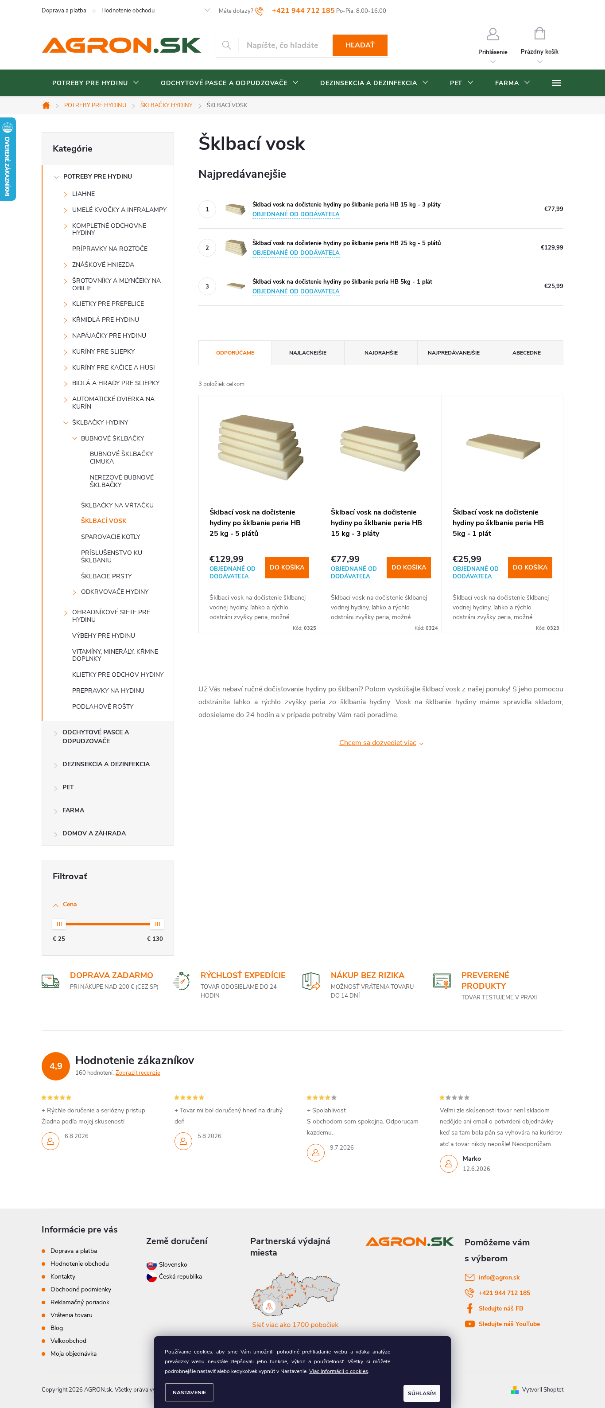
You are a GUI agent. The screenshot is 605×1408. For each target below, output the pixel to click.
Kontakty (62, 1276)
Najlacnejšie (307, 352)
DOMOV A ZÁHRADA (94, 833)
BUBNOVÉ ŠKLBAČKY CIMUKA (121, 458)
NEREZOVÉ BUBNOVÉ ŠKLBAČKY (122, 481)
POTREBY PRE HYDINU (97, 176)
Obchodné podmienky (80, 1289)
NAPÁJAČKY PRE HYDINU (109, 336)
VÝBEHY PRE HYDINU (103, 636)
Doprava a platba (64, 11)
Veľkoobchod (68, 1341)
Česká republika (180, 1276)
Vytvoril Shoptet (542, 1390)
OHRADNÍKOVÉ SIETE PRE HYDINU (111, 616)
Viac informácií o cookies (338, 1371)
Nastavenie (189, 1392)
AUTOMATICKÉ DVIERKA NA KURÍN (113, 403)
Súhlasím (422, 1393)
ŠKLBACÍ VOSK (103, 521)
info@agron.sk (499, 1277)
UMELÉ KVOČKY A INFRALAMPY (119, 210)
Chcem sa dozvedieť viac (377, 743)
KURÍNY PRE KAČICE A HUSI (113, 367)
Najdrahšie (381, 352)
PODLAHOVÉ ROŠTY (102, 706)
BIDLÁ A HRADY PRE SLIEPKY (115, 383)
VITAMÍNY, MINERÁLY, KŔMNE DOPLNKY (115, 655)
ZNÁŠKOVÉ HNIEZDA (103, 265)
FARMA (73, 810)
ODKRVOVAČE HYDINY (114, 592)
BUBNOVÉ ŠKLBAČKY (112, 438)
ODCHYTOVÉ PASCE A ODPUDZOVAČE (95, 736)
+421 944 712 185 (504, 1293)
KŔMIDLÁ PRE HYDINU (105, 320)
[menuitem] (96, 83)
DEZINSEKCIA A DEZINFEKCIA (106, 764)
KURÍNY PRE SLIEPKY (103, 351)
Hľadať (360, 45)
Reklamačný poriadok (79, 1302)
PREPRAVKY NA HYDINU (108, 690)
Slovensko (172, 1264)
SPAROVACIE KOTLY (110, 537)
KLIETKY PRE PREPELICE (108, 304)
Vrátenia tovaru (71, 1315)
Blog (56, 1328)
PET (68, 787)
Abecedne (526, 352)
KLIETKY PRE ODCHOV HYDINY (117, 675)
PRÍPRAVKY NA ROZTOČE (109, 249)
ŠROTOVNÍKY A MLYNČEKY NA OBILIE (116, 285)
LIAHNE (83, 194)
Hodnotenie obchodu (128, 11)
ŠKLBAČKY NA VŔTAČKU (117, 505)
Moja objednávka (73, 1353)
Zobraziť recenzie (138, 1073)
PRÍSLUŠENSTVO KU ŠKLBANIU (111, 557)
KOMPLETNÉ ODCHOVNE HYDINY (109, 230)
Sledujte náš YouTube (509, 1324)
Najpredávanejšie (454, 352)
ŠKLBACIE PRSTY (106, 576)
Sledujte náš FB (501, 1308)
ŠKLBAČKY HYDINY (100, 422)
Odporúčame (235, 352)
